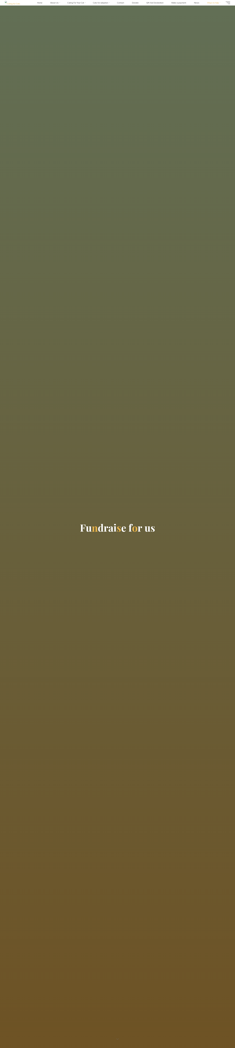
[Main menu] (228, 3)
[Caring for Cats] (12, 2)
